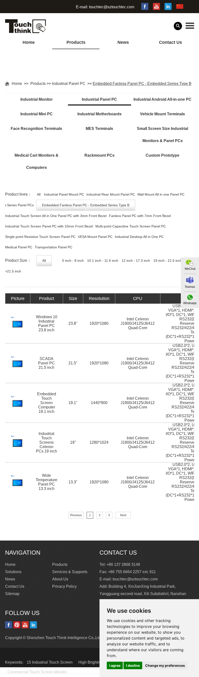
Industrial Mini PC (36, 114)
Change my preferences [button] (165, 665)
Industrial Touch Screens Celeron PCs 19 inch (46, 442)
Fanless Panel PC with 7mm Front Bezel (140, 216)
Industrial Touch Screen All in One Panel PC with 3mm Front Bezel (56, 216)
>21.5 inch (13, 271)
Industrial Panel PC (69, 83)
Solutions (13, 572)
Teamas (190, 287)
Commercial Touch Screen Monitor (37, 672)
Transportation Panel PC (53, 247)
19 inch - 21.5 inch (167, 260)
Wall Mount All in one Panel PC (160, 194)
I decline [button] (133, 665)
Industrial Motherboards (99, 114)
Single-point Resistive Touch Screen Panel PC (40, 237)
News (123, 42)
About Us (60, 579)
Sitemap (12, 594)
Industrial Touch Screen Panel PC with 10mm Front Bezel (49, 226)
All (39, 194)
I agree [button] (114, 665)
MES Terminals (99, 128)
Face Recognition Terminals (36, 128)
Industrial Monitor (36, 99)
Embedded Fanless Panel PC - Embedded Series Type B (142, 83)
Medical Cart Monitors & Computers (36, 161)
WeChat (190, 269)
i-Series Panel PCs (19, 205)
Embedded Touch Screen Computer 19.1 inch (46, 403)
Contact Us (170, 42)
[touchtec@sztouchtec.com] (190, 280)
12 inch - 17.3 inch (136, 260)
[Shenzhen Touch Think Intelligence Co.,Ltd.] (25, 30)
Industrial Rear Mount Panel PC (110, 194)
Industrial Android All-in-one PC (162, 99)
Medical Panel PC (18, 247)
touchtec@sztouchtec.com (111, 7)
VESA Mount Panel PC (95, 237)
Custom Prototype (162, 155)
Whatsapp (190, 303)
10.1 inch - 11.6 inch (102, 260)
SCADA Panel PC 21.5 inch (46, 363)
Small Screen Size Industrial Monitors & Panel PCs (162, 134)
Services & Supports (69, 572)
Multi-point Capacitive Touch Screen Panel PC (130, 226)
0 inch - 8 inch (73, 260)
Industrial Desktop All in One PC (139, 237)
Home (29, 42)
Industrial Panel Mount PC (64, 194)
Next (123, 515)
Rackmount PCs (99, 155)
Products (75, 42)
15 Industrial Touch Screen (50, 662)
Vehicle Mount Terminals (162, 114)
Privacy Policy (64, 586)
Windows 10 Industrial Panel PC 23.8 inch (46, 323)
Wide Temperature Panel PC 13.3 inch (46, 482)
